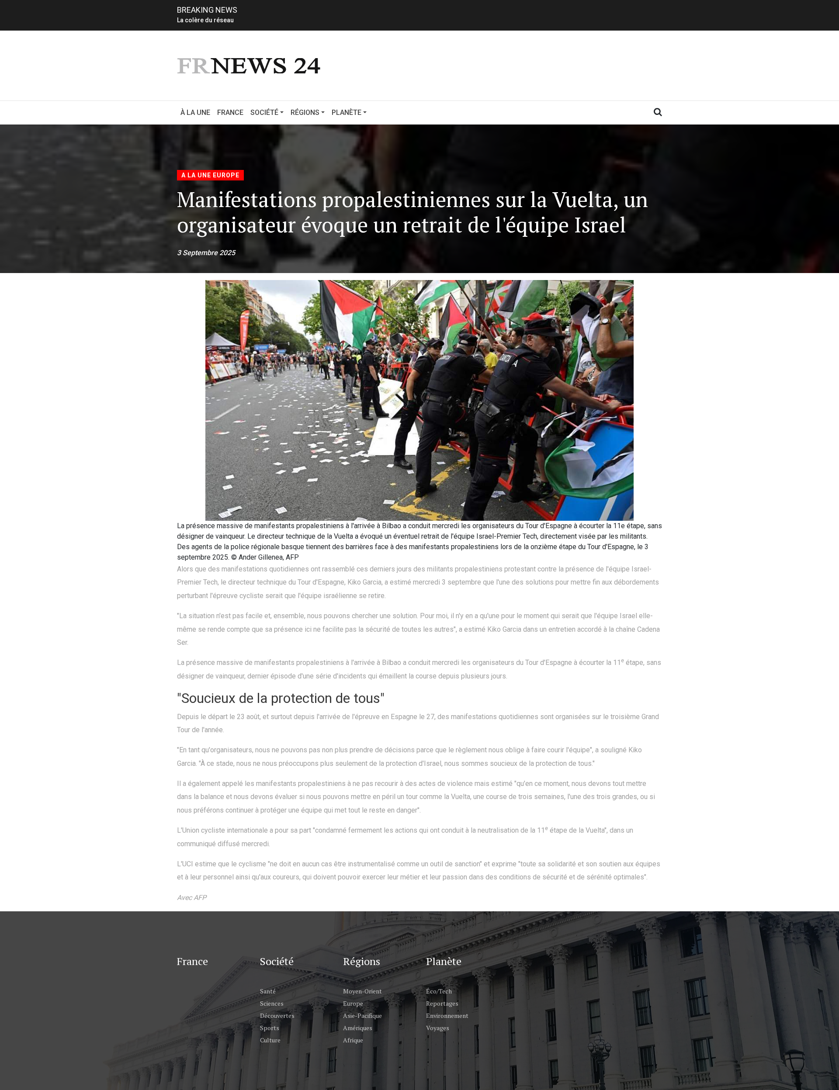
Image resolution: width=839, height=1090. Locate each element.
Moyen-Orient (362, 991)
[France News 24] (250, 65)
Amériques (357, 1028)
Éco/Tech (439, 991)
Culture (270, 1040)
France (230, 112)
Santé (268, 991)
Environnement (447, 1015)
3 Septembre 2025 (206, 253)
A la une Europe (210, 175)
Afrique (353, 1040)
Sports (269, 1028)
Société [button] (264, 112)
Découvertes (277, 1015)
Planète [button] (346, 112)
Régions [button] (305, 112)
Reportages (442, 1003)
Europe (353, 1003)
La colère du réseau (205, 20)
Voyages (437, 1028)
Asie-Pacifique (362, 1015)
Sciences (272, 1003)
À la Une (195, 112)
